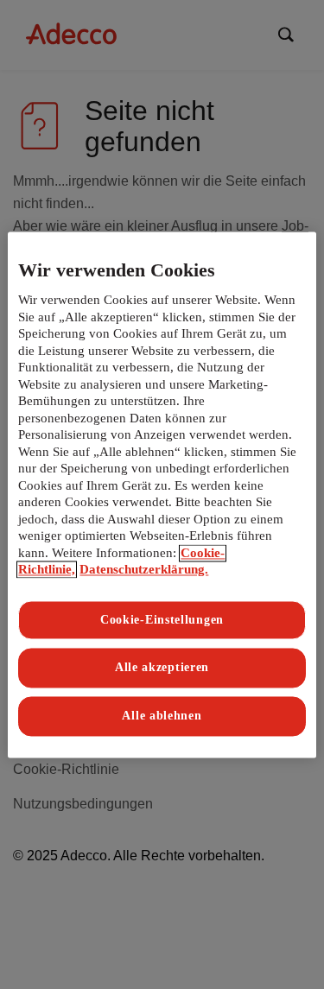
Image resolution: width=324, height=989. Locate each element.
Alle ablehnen (161, 715)
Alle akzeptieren (162, 668)
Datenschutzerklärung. (143, 570)
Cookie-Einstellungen (162, 619)
